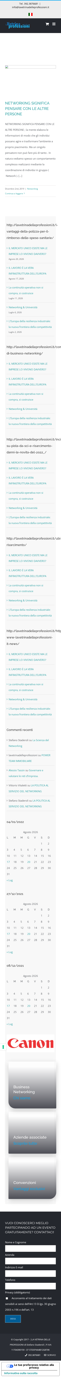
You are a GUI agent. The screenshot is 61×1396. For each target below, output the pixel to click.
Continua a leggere (14, 193)
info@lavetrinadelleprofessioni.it (30, 7)
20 (28, 862)
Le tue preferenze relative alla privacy (34, 1366)
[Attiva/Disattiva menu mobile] (54, 24)
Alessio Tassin (17, 770)
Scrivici (51, 1355)
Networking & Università (23, 307)
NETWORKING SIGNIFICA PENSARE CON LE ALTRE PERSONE (27, 108)
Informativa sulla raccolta (20, 1373)
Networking (32, 188)
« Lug (10, 880)
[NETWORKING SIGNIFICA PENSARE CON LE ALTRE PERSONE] (30, 81)
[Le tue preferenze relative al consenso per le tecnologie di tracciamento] (3, 1047)
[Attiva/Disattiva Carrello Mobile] (47, 24)
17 (8, 862)
